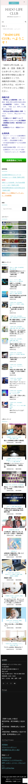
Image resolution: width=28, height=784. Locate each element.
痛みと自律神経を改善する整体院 (14, 440)
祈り (21, 342)
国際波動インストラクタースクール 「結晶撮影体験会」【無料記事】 (14, 465)
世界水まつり (12, 354)
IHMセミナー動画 (13, 267)
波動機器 (16, 576)
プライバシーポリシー (9, 747)
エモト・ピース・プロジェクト (16, 366)
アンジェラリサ (13, 392)
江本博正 (18, 354)
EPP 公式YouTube (8, 768)
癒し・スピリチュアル (14, 342)
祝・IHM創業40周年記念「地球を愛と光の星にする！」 (17, 309)
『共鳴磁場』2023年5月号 (11, 437)
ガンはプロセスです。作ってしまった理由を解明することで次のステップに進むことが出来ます (14, 601)
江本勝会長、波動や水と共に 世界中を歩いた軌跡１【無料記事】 (14, 532)
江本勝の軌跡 (12, 529)
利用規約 (5, 745)
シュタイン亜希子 (13, 379)
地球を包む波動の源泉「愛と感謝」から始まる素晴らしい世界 (18, 371)
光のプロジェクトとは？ (17, 410)
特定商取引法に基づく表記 (11, 750)
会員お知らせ (14, 551)
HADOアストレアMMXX (15, 304)
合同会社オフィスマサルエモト (12, 760)
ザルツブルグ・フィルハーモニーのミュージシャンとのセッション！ (18, 383)
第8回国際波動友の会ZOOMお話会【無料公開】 (18, 296)
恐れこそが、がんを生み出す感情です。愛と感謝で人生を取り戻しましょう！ (18, 331)
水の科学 (17, 622)
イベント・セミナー (14, 279)
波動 (11, 269)
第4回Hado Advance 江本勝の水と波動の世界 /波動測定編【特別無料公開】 (13, 510)
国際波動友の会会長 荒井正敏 (19, 317)
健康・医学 (15, 328)
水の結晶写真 (20, 267)
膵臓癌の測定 (8, 578)
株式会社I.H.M (6, 758)
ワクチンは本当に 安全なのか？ (13, 647)
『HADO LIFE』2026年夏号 (16, 292)
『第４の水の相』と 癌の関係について (13, 625)
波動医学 (12, 576)
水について (10, 461)
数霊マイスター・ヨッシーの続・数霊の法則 (18, 406)
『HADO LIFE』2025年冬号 (11, 484)
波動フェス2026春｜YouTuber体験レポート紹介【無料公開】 (18, 285)
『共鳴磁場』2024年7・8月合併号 (13, 458)
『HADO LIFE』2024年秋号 (11, 643)
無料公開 (14, 269)
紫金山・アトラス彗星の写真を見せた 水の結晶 (14, 487)
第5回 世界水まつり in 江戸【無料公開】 (18, 358)
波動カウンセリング (14, 281)
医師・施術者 (21, 328)
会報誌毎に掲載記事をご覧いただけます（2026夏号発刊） (14, 554)
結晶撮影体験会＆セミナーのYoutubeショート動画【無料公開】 (13, 177)
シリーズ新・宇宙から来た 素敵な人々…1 (18, 396)
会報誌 (22, 304)
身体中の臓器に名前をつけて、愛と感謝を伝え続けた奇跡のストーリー (18, 345)
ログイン (14, 3)
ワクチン (20, 643)
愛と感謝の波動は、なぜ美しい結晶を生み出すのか (18, 320)
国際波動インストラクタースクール (13, 460)
